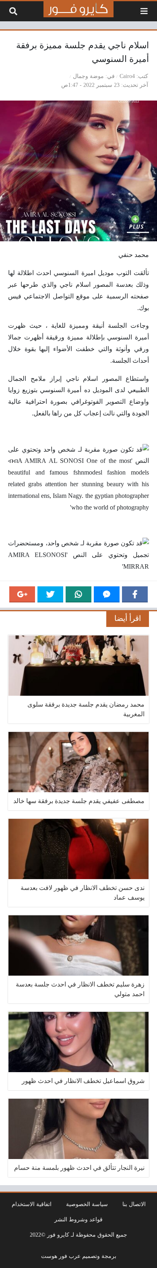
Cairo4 (127, 76)
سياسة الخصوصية (87, 1204)
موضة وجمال (88, 76)
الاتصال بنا (134, 1204)
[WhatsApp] (78, 594)
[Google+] (22, 594)
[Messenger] (107, 594)
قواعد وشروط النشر (78, 1219)
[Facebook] (135, 594)
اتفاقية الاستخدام (32, 1204)
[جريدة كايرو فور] (78, 9)
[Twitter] (50, 594)
